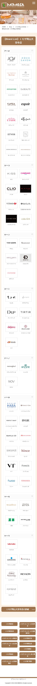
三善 (11, 525)
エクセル (11, 110)
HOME (4, 27)
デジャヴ (11, 333)
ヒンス (25, 456)
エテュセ (25, 125)
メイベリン (25, 525)
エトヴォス (11, 140)
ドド (11, 348)
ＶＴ (11, 471)
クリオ (11, 194)
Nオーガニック (26, 140)
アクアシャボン (26, 65)
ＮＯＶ (11, 387)
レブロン (25, 580)
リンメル (25, 565)
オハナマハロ (11, 155)
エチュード (11, 125)
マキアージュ (11, 510)
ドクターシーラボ (25, 333)
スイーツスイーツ (11, 263)
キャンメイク (25, 179)
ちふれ (11, 303)
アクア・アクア (11, 65)
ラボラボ (11, 549)
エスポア (25, 110)
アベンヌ (11, 80)
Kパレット (11, 209)
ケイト (25, 194)
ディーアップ (11, 318)
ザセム (11, 248)
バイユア (25, 426)
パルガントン (25, 441)
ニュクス (25, 372)
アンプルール (25, 80)
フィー (11, 486)
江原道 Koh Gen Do (26, 209)
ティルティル (25, 318)
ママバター (25, 510)
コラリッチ (25, 224)
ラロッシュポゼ (11, 565)
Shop (10, 27)
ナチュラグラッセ (11, 372)
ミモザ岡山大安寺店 (20, 27)
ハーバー (11, 411)
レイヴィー (11, 580)
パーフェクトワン (25, 411)
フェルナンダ (25, 486)
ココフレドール (11, 224)
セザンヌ (11, 278)
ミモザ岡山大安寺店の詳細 (17, 609)
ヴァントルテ (11, 456)
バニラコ (11, 441)
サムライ (25, 248)
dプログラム (25, 303)
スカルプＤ (25, 263)
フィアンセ (25, 471)
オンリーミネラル (25, 155)
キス (11, 179)
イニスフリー (11, 95)
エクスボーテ (25, 95)
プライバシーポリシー (18, 679)
